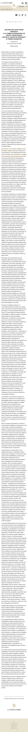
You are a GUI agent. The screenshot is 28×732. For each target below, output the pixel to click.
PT (21, 22)
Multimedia (14, 46)
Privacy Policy (14, 728)
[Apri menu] (26, 3)
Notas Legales (14, 724)
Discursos (4, 9)
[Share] (26, 15)
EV (17, 489)
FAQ (14, 722)
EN (10, 22)
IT (18, 22)
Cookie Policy (14, 726)
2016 (8, 9)
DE (7, 22)
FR (15, 22)
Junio (11, 9)
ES (13, 22)
